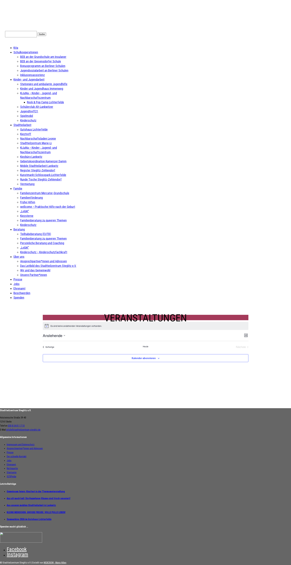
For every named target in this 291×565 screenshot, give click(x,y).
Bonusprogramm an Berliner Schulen (42, 66)
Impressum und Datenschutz (21, 444)
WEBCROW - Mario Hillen (55, 562)
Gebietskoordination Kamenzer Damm (43, 161)
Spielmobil (26, 116)
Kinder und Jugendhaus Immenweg (41, 88)
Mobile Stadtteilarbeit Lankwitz (39, 166)
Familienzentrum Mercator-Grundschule (44, 193)
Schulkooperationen (25, 52)
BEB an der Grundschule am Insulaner (43, 57)
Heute (145, 346)
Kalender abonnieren (144, 358)
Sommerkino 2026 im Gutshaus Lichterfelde (29, 519)
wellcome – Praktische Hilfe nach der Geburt (47, 206)
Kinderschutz (28, 120)
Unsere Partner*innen (33, 275)
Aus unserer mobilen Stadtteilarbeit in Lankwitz (31, 505)
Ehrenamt (19, 288)
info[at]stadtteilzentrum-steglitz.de (23, 429)
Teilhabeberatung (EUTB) (35, 234)
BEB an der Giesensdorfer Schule (40, 61)
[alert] (145, 326)
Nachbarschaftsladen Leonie (38, 138)
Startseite (12, 472)
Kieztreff (25, 134)
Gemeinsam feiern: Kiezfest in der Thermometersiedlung (36, 491)
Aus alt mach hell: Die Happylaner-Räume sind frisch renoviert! (38, 498)
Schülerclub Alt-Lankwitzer (36, 107)
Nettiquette (12, 468)
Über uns (18, 256)
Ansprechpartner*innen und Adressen (43, 261)
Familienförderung (31, 197)
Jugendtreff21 (29, 111)
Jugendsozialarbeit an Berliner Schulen (44, 70)
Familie (17, 188)
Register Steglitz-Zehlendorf (37, 170)
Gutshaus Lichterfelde (34, 129)
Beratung (19, 229)
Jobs (16, 284)
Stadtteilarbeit (22, 125)
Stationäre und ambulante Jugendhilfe (43, 84)
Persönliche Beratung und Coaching (42, 243)
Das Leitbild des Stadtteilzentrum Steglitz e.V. (48, 266)
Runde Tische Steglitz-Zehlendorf (41, 179)
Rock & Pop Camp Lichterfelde (45, 102)
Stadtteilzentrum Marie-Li (36, 143)
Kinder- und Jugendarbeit (28, 79)
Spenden (18, 297)
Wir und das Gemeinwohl (35, 270)
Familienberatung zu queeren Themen (43, 220)
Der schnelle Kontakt (16, 456)
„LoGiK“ (24, 211)
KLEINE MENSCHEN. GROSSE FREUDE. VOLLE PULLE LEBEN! (36, 512)
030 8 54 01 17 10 (16, 425)
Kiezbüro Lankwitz (31, 156)
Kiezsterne (26, 216)
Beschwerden (21, 293)
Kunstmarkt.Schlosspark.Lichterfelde (43, 175)
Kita (15, 47)
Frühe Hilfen (27, 202)
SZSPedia (11, 476)
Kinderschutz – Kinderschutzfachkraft (43, 252)
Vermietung (27, 184)
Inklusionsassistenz (32, 75)
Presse (17, 279)
